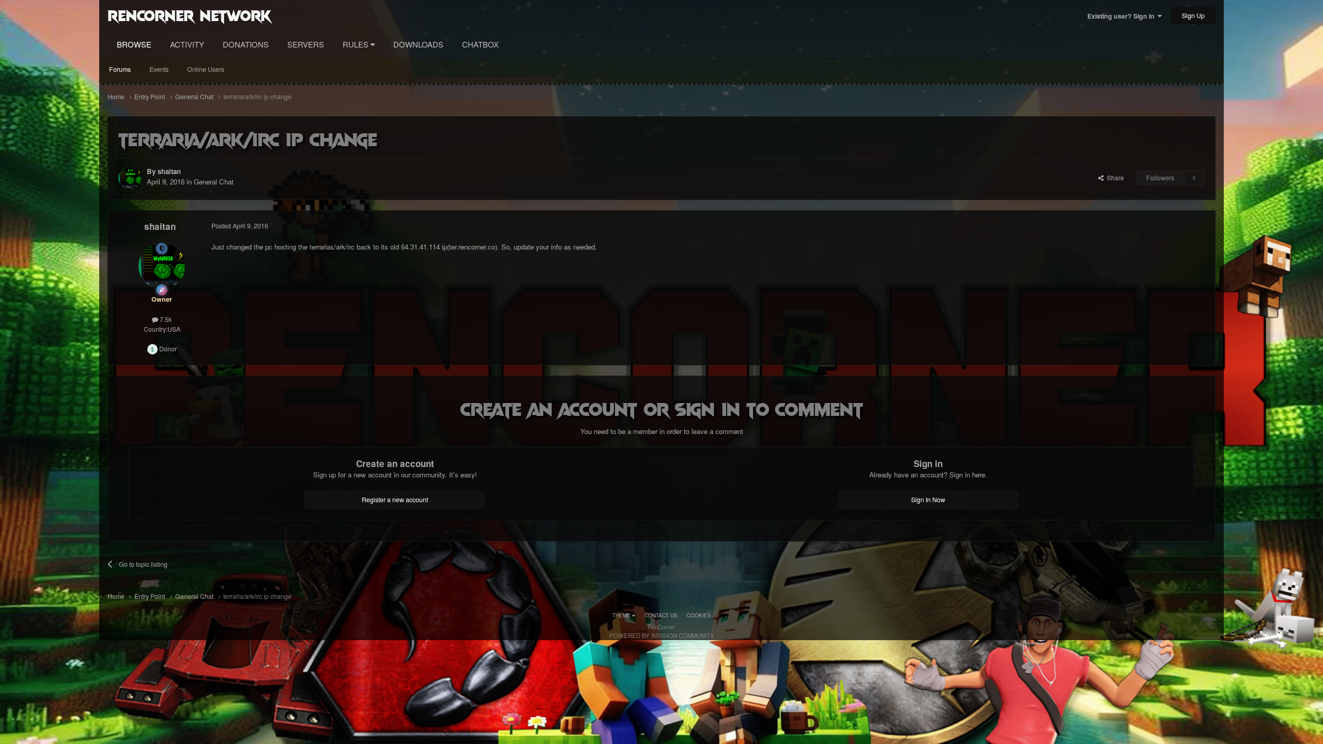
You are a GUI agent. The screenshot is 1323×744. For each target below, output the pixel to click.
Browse (134, 44)
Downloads (418, 44)
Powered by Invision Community (661, 635)
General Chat (214, 182)
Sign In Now (928, 499)
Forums (120, 69)
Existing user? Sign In (1122, 16)
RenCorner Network (189, 15)
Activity (187, 44)
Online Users (205, 69)
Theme (622, 615)
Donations (246, 44)
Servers (305, 44)
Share (1114, 177)
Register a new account (395, 499)
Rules (357, 44)
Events (158, 69)
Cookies (699, 615)
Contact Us (661, 615)
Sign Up (1193, 15)
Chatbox (480, 44)
